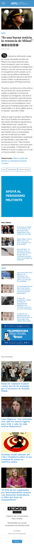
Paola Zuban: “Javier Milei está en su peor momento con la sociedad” (24, 241)
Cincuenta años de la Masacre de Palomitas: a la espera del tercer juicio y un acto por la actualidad (24, 276)
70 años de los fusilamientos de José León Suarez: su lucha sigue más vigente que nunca (24, 317)
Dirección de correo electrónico (16, 533)
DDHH (3, 33)
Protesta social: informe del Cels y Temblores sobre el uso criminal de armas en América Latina (16, 458)
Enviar (17, 541)
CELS (3, 169)
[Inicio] (19, 3)
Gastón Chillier (24, 169)
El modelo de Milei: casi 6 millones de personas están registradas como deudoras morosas (24, 230)
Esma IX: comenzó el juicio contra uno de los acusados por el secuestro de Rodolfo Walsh (15, 387)
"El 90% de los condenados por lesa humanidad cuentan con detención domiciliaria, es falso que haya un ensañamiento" (16, 495)
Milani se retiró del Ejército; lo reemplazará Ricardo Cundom (14, 160)
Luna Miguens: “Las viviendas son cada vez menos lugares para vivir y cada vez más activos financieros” (16, 423)
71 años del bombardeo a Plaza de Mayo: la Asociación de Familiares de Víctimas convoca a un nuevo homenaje (24, 303)
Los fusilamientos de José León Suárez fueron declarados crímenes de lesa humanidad (25, 289)
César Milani (12, 169)
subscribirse (17, 512)
